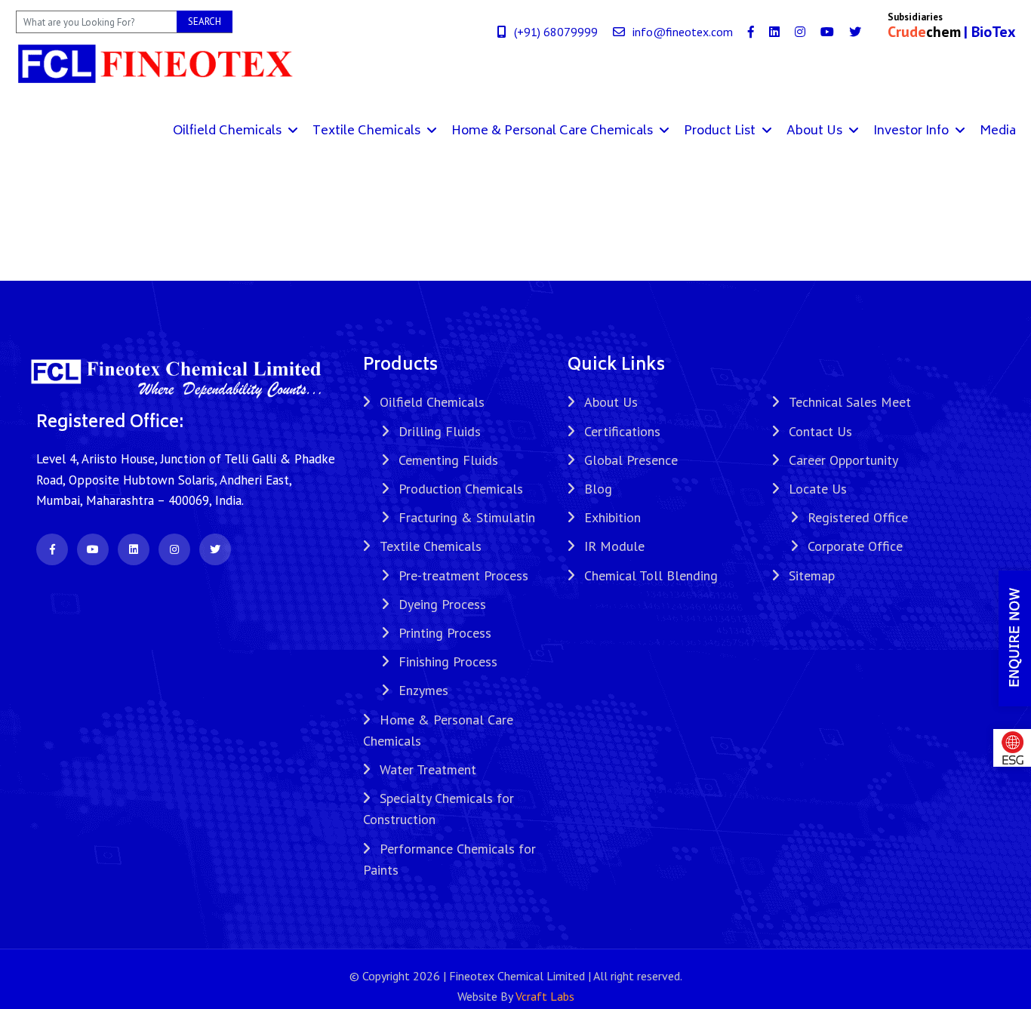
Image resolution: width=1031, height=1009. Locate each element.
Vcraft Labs (545, 996)
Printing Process (445, 632)
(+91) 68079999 (556, 31)
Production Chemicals (461, 488)
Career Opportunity (843, 460)
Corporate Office (855, 546)
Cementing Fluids (448, 460)
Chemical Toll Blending (651, 575)
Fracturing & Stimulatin (467, 517)
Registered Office (858, 517)
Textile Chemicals (367, 131)
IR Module (614, 546)
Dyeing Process (442, 604)
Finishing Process (448, 661)
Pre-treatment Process (463, 575)
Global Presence (631, 460)
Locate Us (818, 488)
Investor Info (912, 131)
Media (998, 131)
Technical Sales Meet (850, 402)
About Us (815, 131)
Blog (598, 488)
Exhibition (612, 517)
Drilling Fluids (440, 431)
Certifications (622, 431)
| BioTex (990, 32)
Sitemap (812, 575)
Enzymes (423, 690)
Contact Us (820, 431)
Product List (721, 131)
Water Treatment (428, 769)
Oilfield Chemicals (229, 131)
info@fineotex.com (682, 31)
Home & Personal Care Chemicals (553, 131)
